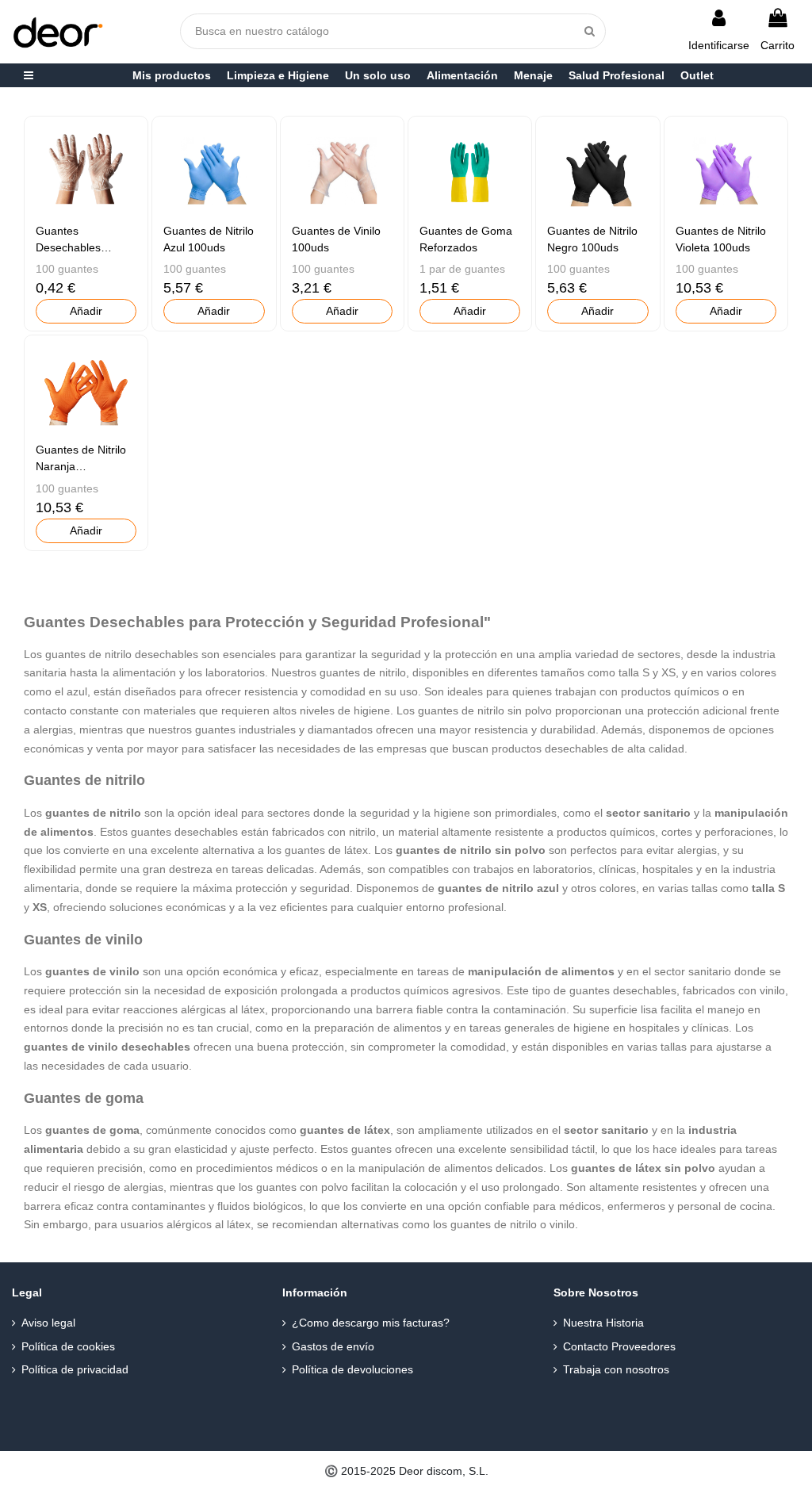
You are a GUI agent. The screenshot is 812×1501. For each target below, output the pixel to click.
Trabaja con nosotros (616, 1369)
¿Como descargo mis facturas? (371, 1322)
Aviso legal (48, 1322)
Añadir (86, 310)
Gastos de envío (333, 1346)
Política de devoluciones (352, 1369)
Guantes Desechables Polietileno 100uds (82, 247)
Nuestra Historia (603, 1322)
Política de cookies (68, 1346)
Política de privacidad (74, 1369)
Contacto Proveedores (619, 1346)
